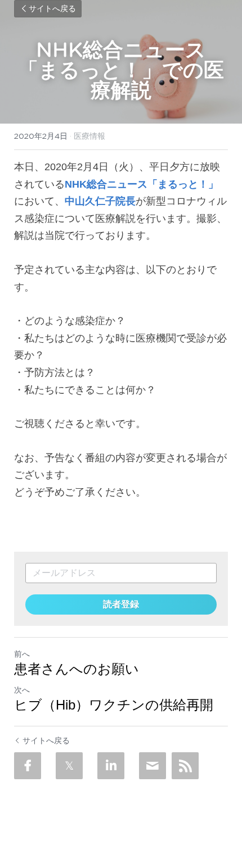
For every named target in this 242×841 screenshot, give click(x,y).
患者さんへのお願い (76, 668)
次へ (22, 689)
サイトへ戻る (52, 9)
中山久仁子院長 (100, 201)
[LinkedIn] (110, 765)
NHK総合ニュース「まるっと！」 (141, 184)
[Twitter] (69, 765)
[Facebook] (27, 765)
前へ (22, 653)
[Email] (152, 765)
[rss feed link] (185, 765)
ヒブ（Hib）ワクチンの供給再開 (113, 704)
